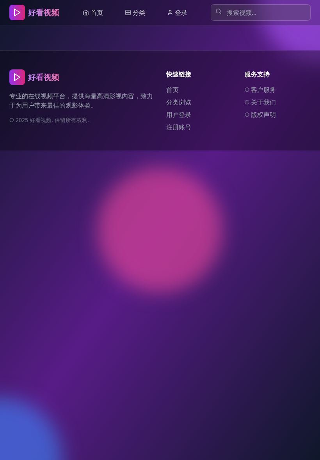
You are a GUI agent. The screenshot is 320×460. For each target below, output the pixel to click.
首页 (172, 89)
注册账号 (178, 127)
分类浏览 (178, 102)
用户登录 (178, 114)
